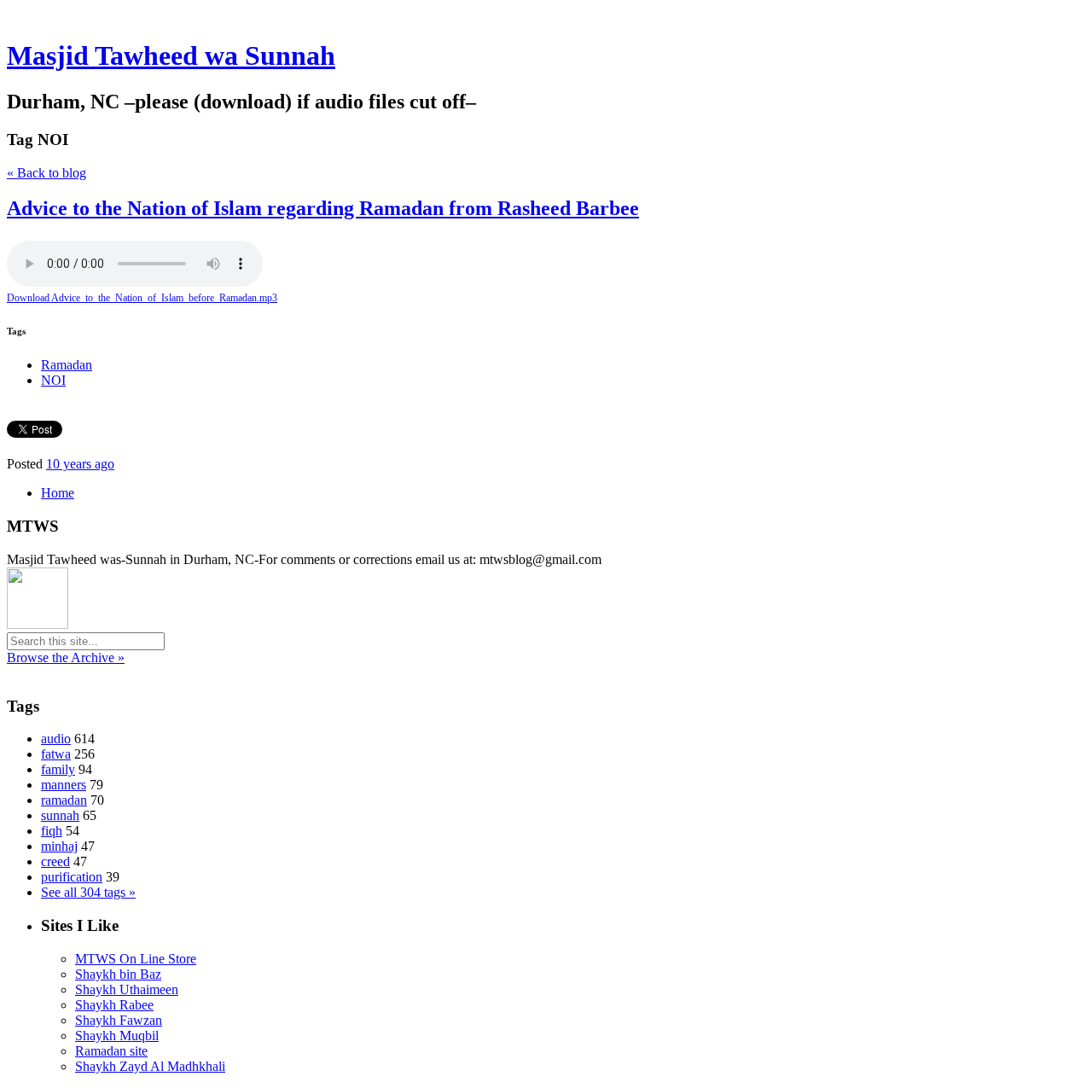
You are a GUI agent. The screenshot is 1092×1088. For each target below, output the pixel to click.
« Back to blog (46, 173)
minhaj (59, 846)
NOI (53, 380)
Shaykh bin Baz (118, 974)
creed (55, 861)
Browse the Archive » (66, 657)
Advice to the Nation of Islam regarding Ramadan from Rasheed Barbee (323, 208)
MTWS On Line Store (135, 958)
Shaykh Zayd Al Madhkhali (150, 1066)
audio (56, 738)
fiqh (51, 830)
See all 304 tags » (88, 892)
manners (63, 784)
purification (71, 877)
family (58, 769)
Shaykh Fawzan (118, 1020)
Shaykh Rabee (114, 1005)
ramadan (64, 800)
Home (57, 493)
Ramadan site (111, 1051)
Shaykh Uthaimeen (126, 989)
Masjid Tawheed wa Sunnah (171, 55)
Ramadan (66, 365)
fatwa (56, 754)
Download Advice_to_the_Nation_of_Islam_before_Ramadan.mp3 (142, 298)
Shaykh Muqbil (117, 1035)
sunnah (60, 815)
